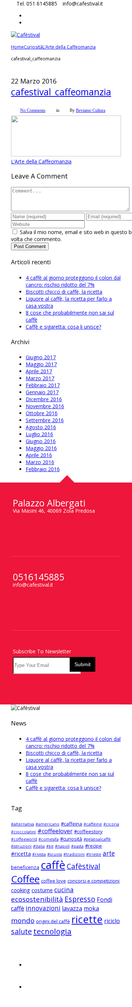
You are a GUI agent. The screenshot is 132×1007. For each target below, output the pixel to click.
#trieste (93, 839)
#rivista (39, 839)
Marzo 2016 (40, 447)
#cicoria (111, 809)
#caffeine (93, 809)
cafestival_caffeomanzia (61, 91)
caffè (53, 850)
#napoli (62, 831)
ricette (87, 904)
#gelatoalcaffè (97, 824)
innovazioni (43, 893)
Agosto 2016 (41, 412)
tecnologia (52, 916)
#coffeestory (88, 816)
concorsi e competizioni (93, 866)
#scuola (54, 839)
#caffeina (71, 809)
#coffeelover (55, 816)
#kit (50, 831)
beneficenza (25, 852)
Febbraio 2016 (43, 454)
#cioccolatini (23, 817)
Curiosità (33, 47)
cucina (64, 875)
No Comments (32, 110)
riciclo (112, 906)
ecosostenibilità (37, 884)
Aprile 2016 (39, 440)
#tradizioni (74, 839)
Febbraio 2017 (43, 370)
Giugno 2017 (41, 342)
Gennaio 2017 (42, 377)
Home (17, 47)
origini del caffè (53, 906)
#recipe (93, 831)
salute (21, 917)
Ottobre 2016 (42, 398)
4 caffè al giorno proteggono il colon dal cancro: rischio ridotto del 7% (73, 266)
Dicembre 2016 (44, 384)
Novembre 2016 (45, 391)
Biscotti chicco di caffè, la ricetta (64, 276)
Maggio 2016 (41, 433)
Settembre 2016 (45, 405)
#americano (47, 809)
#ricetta (21, 838)
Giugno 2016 (41, 426)
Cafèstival (83, 851)
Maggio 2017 (41, 349)
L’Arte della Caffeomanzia (69, 47)
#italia (39, 831)
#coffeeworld (24, 824)
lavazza (72, 894)
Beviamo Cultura (90, 110)
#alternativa (22, 809)
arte (109, 838)
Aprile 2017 (39, 356)
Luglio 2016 (39, 419)
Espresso (80, 884)
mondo (22, 906)
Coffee (25, 864)
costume (42, 875)
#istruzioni (21, 831)
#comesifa (48, 824)
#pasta (77, 831)
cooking (20, 875)
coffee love (53, 866)
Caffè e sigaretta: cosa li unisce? (63, 311)
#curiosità (71, 824)
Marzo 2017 (40, 363)
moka (91, 894)
